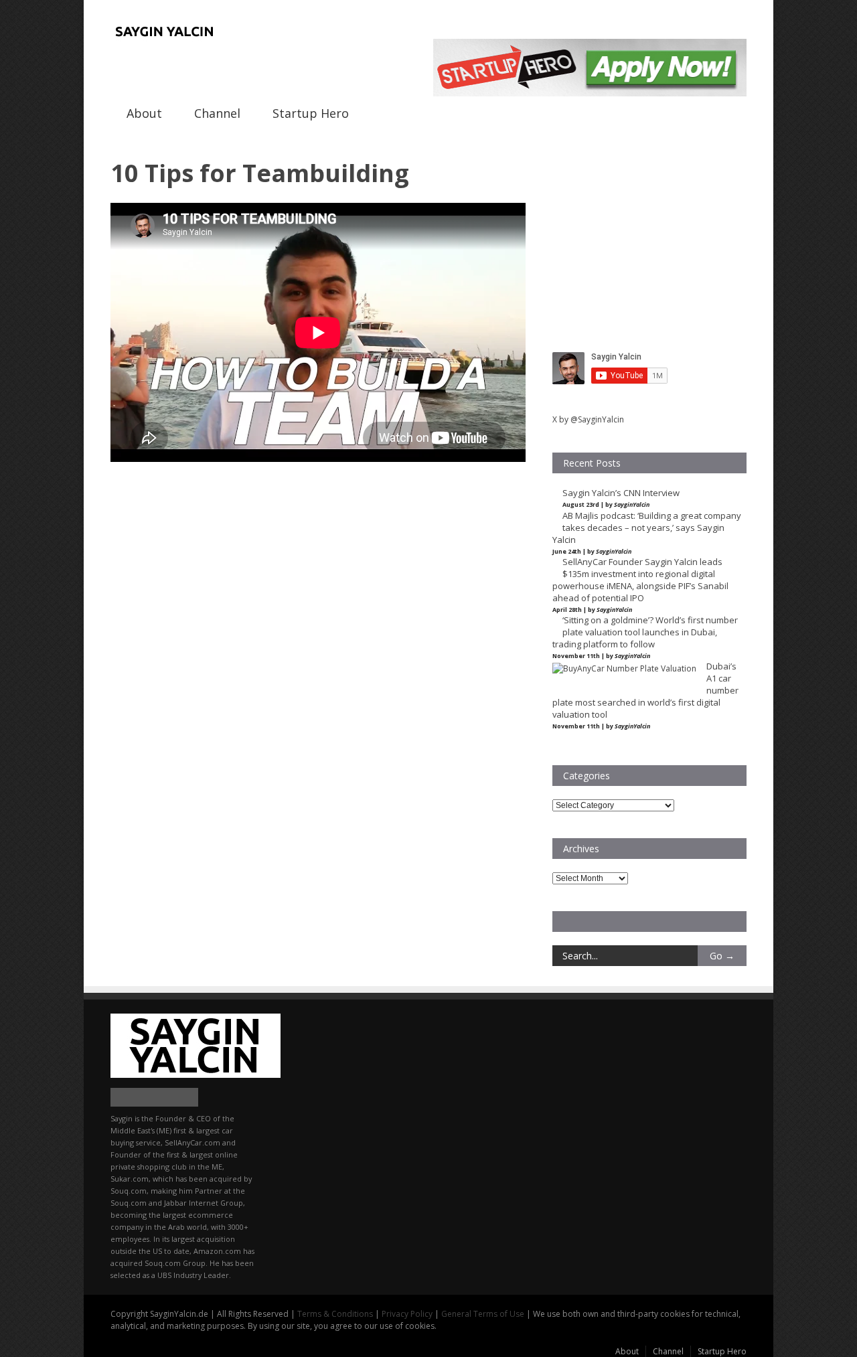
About (144, 113)
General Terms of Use (482, 1314)
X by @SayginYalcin (588, 419)
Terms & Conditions (335, 1314)
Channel (217, 113)
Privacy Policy (407, 1314)
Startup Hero (310, 113)
